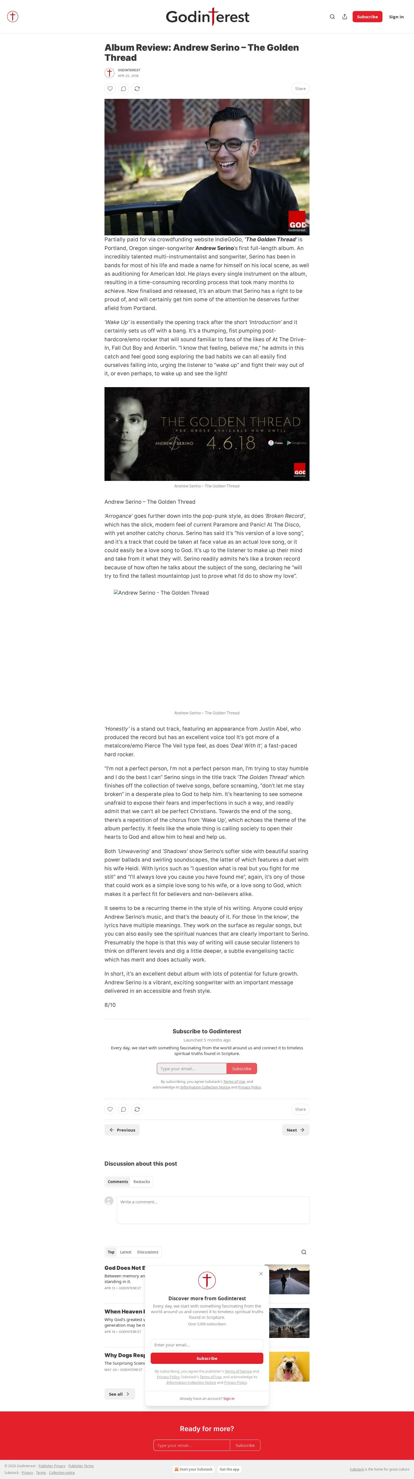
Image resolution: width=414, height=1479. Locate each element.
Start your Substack (196, 1469)
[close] (261, 1273)
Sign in (396, 16)
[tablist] (128, 1181)
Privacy (27, 1472)
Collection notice (62, 1472)
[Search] (332, 16)
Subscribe (367, 16)
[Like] (110, 88)
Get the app (229, 1469)
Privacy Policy (168, 1376)
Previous (126, 1130)
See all (116, 1394)
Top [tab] (111, 1252)
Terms (41, 1472)
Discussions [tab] (147, 1252)
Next (292, 1130)
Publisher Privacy (52, 1466)
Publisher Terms (81, 1466)
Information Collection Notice (191, 1382)
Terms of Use (210, 1376)
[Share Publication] (344, 16)
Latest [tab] (126, 1252)
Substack (357, 1469)
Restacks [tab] (141, 1181)
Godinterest (129, 70)
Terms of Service (238, 1371)
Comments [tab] (118, 1181)
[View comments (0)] (123, 88)
